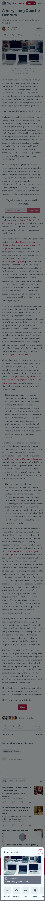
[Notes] (35, 890)
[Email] (25, 890)
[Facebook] (16, 890)
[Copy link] (7, 890)
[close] (40, 852)
